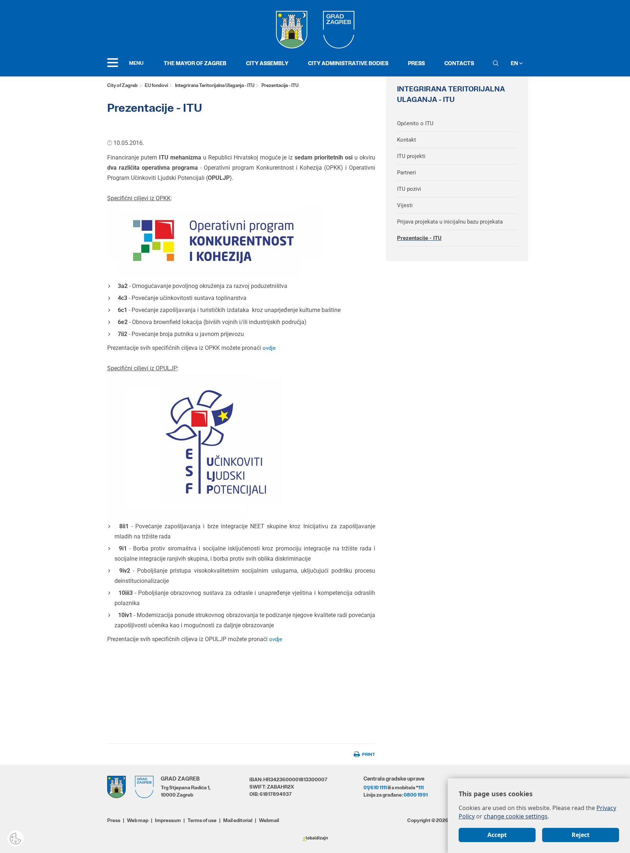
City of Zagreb (122, 85)
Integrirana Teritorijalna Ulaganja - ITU (214, 85)
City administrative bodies (348, 63)
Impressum (168, 820)
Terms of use (202, 820)
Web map (137, 820)
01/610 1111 (375, 787)
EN (515, 63)
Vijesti (405, 205)
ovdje (269, 348)
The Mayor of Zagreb (195, 63)
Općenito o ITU (415, 123)
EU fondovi (156, 85)
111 (421, 787)
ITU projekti (411, 156)
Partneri (406, 172)
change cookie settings (516, 816)
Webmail (269, 820)
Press (416, 63)
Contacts (459, 63)
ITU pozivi (409, 189)
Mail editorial (237, 820)
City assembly (267, 63)
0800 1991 (416, 795)
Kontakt (406, 140)
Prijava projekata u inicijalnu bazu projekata (450, 221)
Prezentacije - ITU (419, 238)
